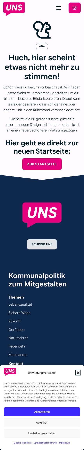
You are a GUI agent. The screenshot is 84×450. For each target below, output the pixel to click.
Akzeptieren (42, 412)
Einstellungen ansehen (42, 433)
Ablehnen (42, 422)
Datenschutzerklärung (45, 442)
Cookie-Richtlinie (23, 442)
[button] (78, 373)
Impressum (64, 442)
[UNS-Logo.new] (14, 9)
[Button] (75, 8)
